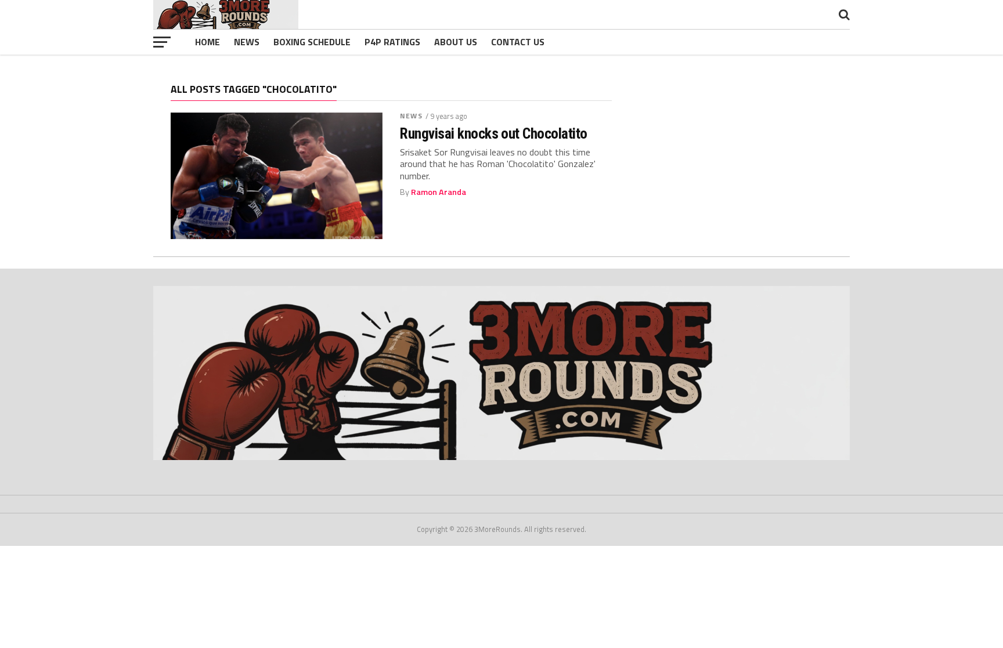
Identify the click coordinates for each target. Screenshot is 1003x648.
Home (207, 42)
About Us (455, 42)
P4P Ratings (392, 42)
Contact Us (517, 42)
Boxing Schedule (312, 42)
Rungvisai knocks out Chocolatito (493, 133)
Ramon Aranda (438, 192)
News (246, 42)
